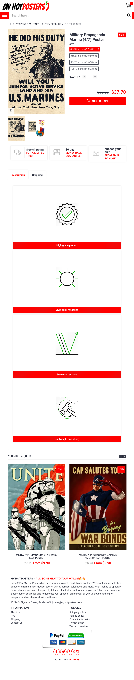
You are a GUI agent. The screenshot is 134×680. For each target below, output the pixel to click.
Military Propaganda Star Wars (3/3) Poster (37, 556)
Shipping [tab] (37, 175)
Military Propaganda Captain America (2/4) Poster (98, 556)
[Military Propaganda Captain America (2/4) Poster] (98, 507)
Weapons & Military (27, 24)
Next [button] (124, 456)
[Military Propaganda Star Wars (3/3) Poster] (36, 507)
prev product (53, 24)
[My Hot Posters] (25, 6)
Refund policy (76, 615)
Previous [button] (120, 456)
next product (74, 24)
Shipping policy (77, 612)
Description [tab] (18, 175)
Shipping (15, 619)
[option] (16, 128)
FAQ (13, 615)
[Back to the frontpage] (10, 24)
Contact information (80, 619)
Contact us (16, 622)
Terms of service (78, 626)
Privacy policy (76, 622)
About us (15, 612)
